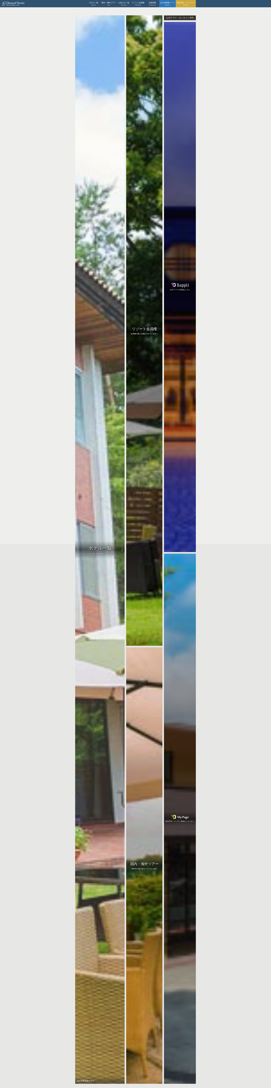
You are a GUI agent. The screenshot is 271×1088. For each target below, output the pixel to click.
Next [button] (122, 549)
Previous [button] (77, 549)
